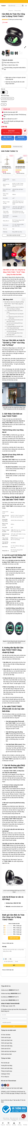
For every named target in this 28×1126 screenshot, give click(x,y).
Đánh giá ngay (14, 938)
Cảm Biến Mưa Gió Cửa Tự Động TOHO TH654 (6, 167)
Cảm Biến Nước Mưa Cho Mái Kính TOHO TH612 (20, 167)
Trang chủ (10, 10)
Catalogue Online (5, 1074)
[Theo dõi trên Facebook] (2, 1085)
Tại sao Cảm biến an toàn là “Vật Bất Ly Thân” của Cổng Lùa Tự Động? (15, 308)
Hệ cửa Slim (22, 1119)
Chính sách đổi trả (5, 1048)
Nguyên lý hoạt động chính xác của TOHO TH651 (16, 317)
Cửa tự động (22, 1118)
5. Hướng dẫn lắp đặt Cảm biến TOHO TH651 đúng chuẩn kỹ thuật (15, 327)
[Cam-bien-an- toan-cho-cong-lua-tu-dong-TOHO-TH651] (3, 53)
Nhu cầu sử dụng (5, 95)
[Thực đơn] (26, 5)
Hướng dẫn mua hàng (6, 1065)
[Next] (27, 165)
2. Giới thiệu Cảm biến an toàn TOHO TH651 (15, 311)
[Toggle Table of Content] (22, 299)
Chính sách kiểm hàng (6, 1046)
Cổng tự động (17, 10)
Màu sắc (3, 89)
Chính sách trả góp (6, 1037)
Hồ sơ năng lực (5, 1076)
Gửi (14, 965)
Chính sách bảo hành (6, 1054)
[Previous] (1, 165)
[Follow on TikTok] (5, 1085)
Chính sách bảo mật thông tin (8, 1051)
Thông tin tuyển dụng (6, 1071)
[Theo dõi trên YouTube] (8, 1085)
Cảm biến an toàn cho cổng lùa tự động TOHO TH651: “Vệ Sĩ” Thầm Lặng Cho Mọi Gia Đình (14, 303)
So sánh (5, 22)
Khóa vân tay (6, 1118)
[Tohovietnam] (3, 5)
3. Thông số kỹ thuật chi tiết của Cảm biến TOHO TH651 (15, 320)
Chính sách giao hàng (6, 1043)
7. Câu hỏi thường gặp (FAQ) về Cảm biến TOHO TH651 (15, 333)
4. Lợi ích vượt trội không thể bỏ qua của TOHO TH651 (15, 323)
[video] (7, 53)
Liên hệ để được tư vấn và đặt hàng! (14, 336)
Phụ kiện (14, 1120)
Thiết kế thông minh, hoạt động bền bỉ (16, 314)
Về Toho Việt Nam (5, 1034)
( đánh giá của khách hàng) (15, 19)
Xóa (26, 88)
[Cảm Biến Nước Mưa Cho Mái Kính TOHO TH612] (20, 160)
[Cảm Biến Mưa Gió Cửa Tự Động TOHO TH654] (7, 160)
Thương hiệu (4, 101)
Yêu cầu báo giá (5, 1062)
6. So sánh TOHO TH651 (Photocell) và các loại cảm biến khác (15, 330)
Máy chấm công (14, 1119)
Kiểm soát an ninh (14, 1118)
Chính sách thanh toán (6, 1040)
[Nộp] (22, 5)
